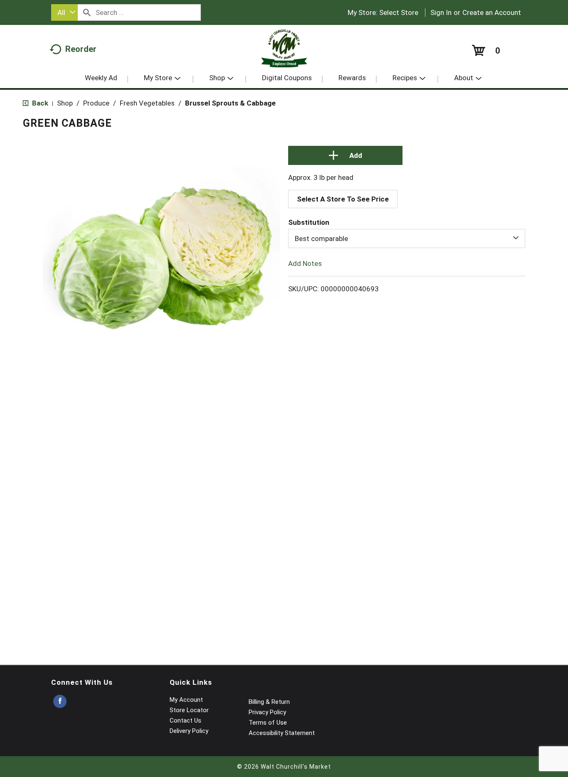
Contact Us (185, 720)
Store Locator (189, 710)
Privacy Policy (267, 712)
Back (39, 103)
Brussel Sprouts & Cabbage (230, 103)
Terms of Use (268, 722)
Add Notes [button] (305, 263)
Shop (65, 103)
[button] (345, 155)
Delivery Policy (189, 731)
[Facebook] (60, 701)
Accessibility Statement (282, 733)
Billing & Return (269, 702)
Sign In (441, 12)
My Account (186, 699)
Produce (96, 103)
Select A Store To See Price (343, 199)
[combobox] (64, 12)
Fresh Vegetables (147, 103)
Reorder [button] (80, 49)
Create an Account (491, 12)
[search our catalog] (87, 12)
